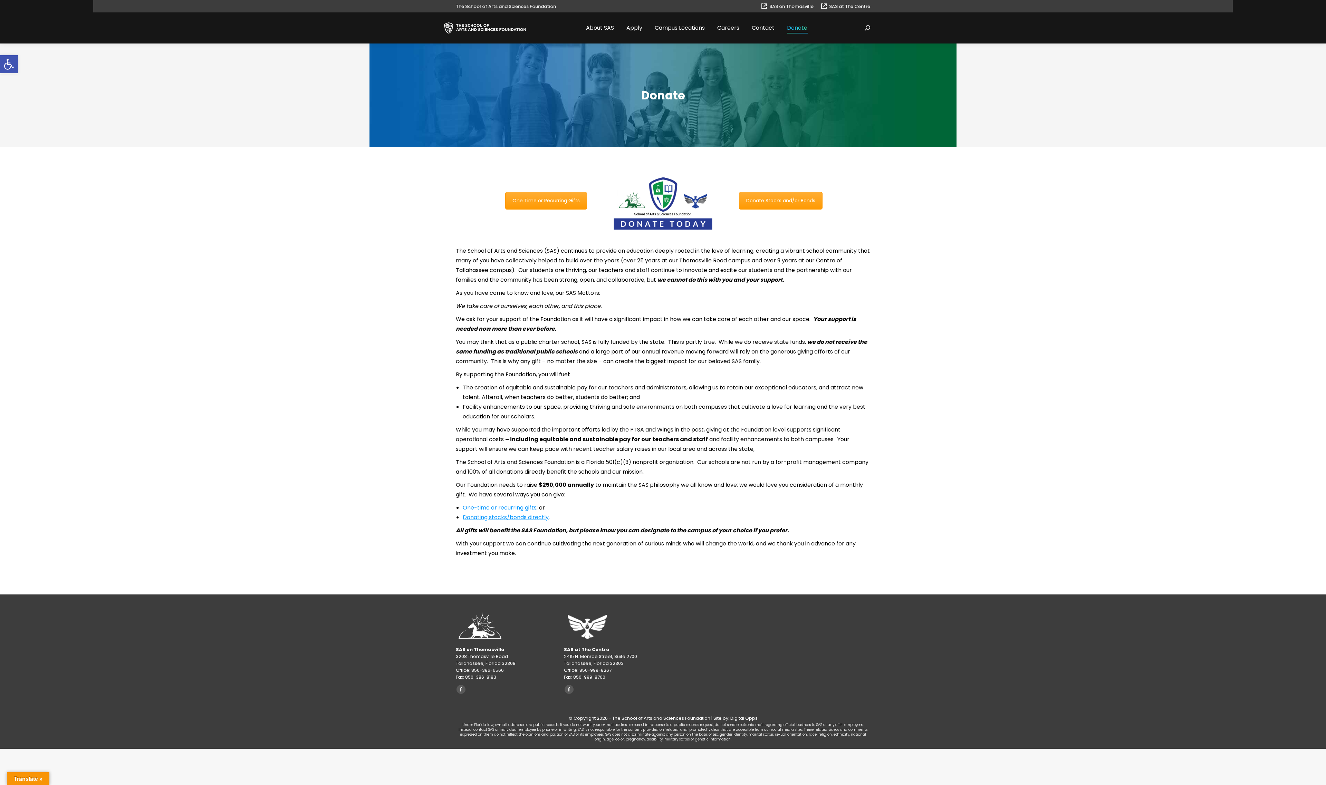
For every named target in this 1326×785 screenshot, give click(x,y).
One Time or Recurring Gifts (546, 200)
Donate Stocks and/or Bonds (780, 200)
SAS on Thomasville (791, 6)
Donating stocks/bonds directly (506, 517)
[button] (9, 64)
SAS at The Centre (849, 6)
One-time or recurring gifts (500, 508)
